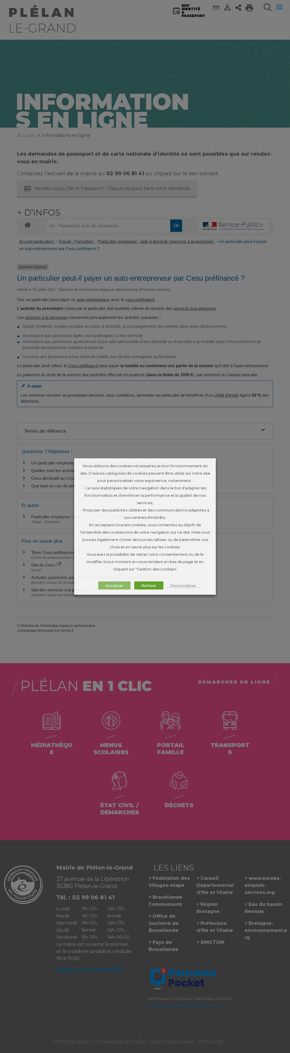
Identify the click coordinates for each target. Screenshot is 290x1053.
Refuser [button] (148, 585)
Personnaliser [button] (183, 585)
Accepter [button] (114, 585)
